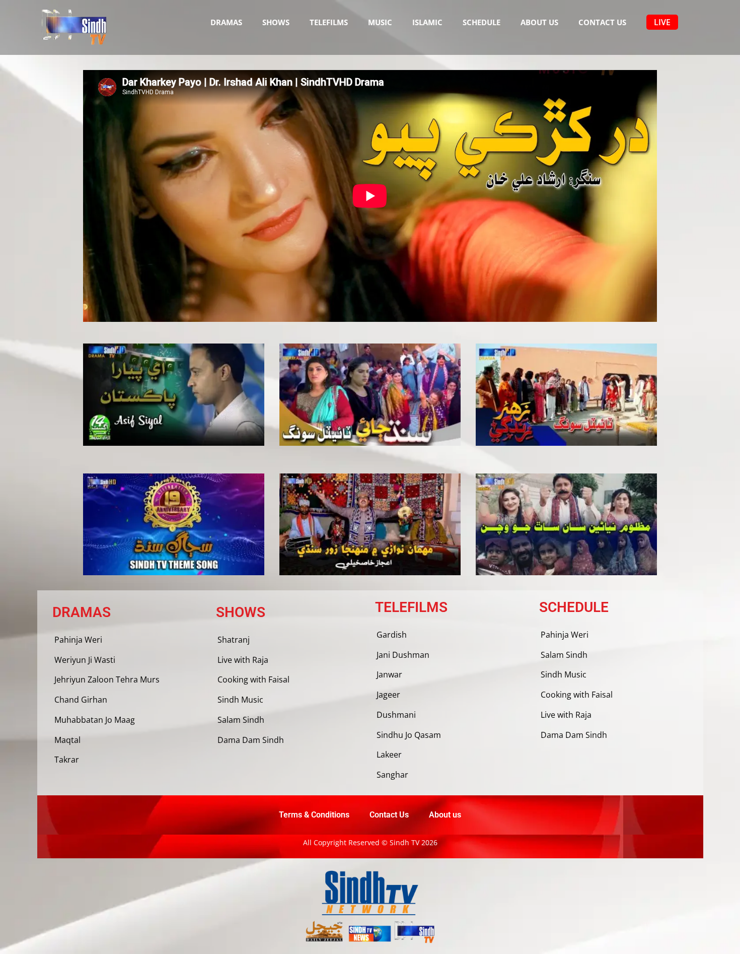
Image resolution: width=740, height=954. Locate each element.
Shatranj (233, 639)
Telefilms (329, 22)
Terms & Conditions (314, 815)
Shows (275, 22)
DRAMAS (226, 22)
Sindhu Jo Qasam (409, 734)
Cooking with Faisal (253, 679)
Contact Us (602, 22)
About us (539, 22)
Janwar (389, 674)
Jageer (388, 694)
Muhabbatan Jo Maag (94, 719)
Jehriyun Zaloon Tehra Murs (107, 679)
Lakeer (389, 754)
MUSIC (380, 22)
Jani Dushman (403, 654)
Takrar (66, 759)
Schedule (481, 22)
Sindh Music (240, 699)
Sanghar (392, 774)
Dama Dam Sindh (250, 739)
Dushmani (396, 714)
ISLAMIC (427, 22)
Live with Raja (242, 659)
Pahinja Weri (78, 639)
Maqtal (67, 739)
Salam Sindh (240, 719)
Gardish (392, 634)
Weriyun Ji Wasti (84, 659)
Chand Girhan (80, 699)
